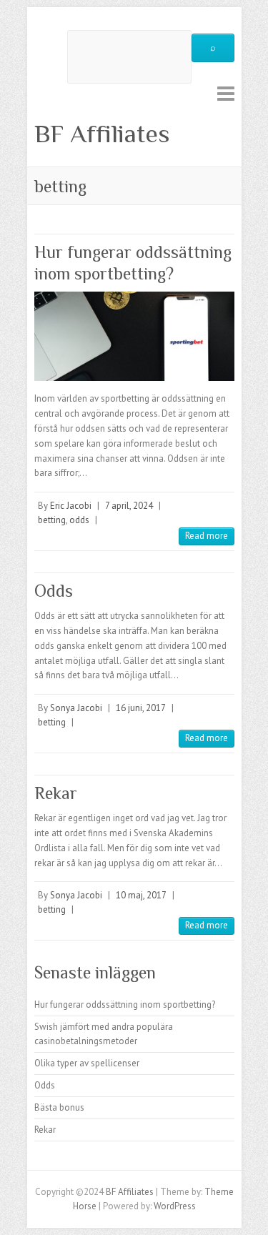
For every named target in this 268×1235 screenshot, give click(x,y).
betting (52, 520)
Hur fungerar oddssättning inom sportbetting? (124, 1004)
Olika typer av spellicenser (86, 1063)
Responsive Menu (225, 93)
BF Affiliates (102, 133)
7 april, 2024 (129, 506)
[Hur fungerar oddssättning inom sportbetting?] (134, 336)
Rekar (55, 793)
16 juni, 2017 (141, 708)
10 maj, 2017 (141, 895)
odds (79, 520)
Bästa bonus (59, 1107)
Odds (53, 590)
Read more (206, 536)
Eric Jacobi (70, 506)
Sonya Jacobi (76, 708)
